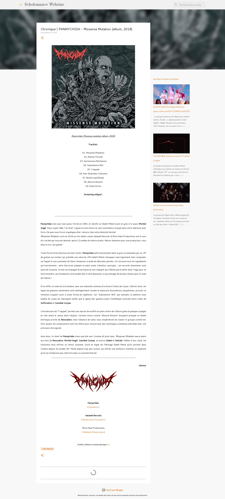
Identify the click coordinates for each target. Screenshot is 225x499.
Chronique (47, 449)
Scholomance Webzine (44, 5)
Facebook (93, 407)
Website (87, 432)
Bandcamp (88, 419)
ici (108, 444)
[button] (42, 38)
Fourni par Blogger (114, 490)
